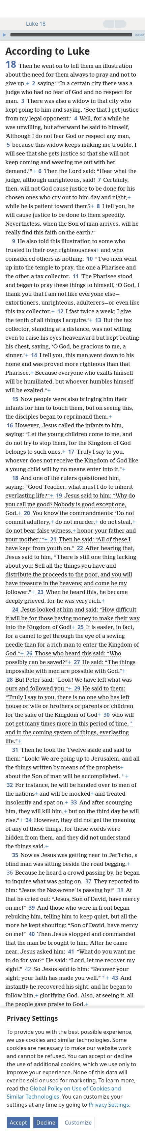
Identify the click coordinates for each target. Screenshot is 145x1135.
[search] (136, 8)
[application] (72, 35)
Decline (45, 1122)
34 (29, 820)
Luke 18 (36, 23)
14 (34, 355)
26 (29, 653)
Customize (78, 1122)
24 (15, 609)
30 (107, 714)
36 (10, 872)
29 (77, 688)
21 (53, 539)
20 (27, 513)
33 (74, 802)
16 (10, 425)
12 (60, 311)
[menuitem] (10, 8)
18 (15, 478)
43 (115, 978)
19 (59, 495)
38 (120, 890)
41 (71, 951)
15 (15, 399)
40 (32, 934)
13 (98, 320)
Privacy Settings (109, 1104)
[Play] (4, 34)
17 (71, 451)
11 (76, 276)
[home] (10, 8)
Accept (18, 1122)
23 (41, 592)
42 (28, 969)
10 (90, 258)
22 (80, 548)
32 (10, 785)
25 (81, 627)
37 (88, 881)
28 (10, 679)
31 (15, 750)
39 (32, 907)
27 (77, 662)
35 (15, 855)
